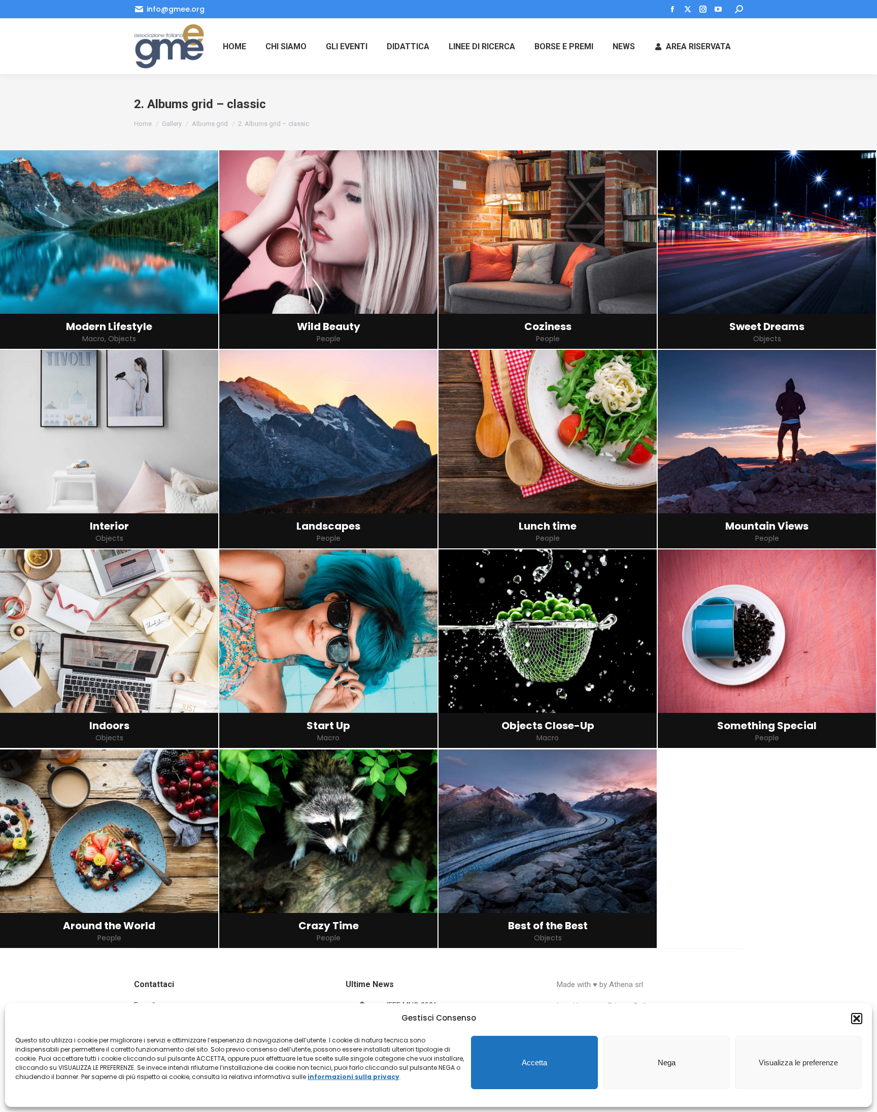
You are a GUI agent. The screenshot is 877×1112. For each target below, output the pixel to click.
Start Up (328, 725)
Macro (93, 339)
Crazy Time (328, 926)
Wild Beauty (328, 326)
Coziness (547, 326)
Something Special (767, 725)
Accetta (534, 1062)
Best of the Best (548, 926)
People (329, 339)
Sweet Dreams (766, 326)
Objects (122, 339)
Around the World (109, 926)
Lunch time (548, 526)
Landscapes (328, 526)
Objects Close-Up (547, 725)
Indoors (109, 725)
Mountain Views (766, 526)
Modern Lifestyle (109, 326)
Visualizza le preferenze (798, 1062)
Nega (667, 1062)
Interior (109, 526)
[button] (857, 1018)
